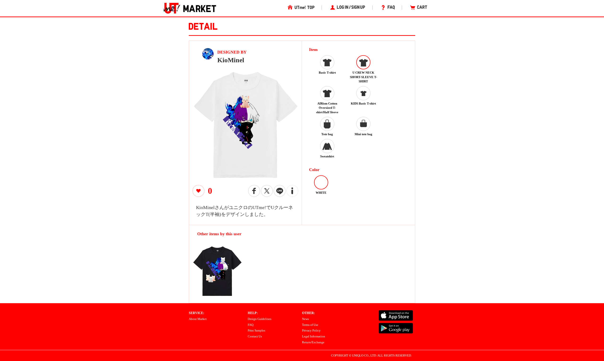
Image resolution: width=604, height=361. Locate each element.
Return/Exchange (313, 342)
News (305, 319)
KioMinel (230, 60)
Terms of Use (310, 325)
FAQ (250, 325)
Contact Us (255, 336)
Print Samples (256, 330)
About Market (198, 319)
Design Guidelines (259, 319)
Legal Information (313, 336)
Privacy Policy (311, 330)
